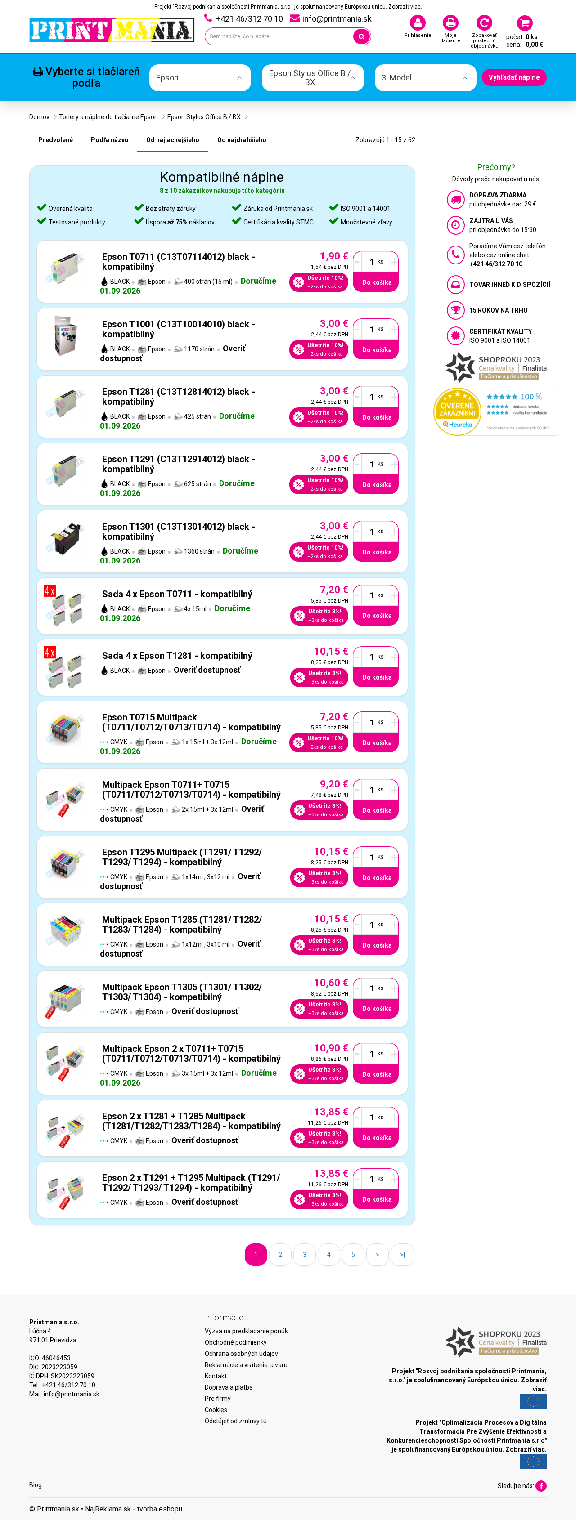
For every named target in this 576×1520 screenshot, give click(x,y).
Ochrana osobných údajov (241, 1353)
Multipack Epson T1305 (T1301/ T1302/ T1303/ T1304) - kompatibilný (182, 992)
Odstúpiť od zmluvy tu (236, 1421)
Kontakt (216, 1376)
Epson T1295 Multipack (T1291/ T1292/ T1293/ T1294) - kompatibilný (182, 857)
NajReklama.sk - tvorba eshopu (133, 1509)
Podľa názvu (109, 139)
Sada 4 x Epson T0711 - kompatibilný (177, 594)
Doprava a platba (229, 1387)
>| (402, 1254)
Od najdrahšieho (241, 139)
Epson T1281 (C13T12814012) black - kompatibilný (178, 396)
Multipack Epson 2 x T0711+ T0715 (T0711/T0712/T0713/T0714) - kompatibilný (191, 1053)
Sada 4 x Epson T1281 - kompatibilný (177, 655)
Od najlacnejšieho (172, 139)
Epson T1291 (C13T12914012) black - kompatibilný (178, 464)
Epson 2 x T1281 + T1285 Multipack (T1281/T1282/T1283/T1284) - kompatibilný (191, 1121)
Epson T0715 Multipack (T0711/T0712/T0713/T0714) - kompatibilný (191, 722)
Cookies (216, 1409)
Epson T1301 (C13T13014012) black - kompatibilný (178, 531)
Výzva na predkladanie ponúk (246, 1331)
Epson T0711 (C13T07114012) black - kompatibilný (178, 261)
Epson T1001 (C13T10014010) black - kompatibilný (178, 329)
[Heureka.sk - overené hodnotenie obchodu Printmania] (496, 411)
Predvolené (55, 139)
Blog (35, 1485)
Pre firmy (218, 1398)
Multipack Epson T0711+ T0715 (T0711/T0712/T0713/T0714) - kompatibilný (191, 789)
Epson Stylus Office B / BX (204, 117)
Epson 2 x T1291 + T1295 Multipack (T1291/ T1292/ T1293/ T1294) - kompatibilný (191, 1182)
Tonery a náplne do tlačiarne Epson (108, 117)
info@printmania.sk (71, 1394)
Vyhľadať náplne (514, 77)
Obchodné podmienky (236, 1342)
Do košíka (377, 282)
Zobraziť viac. (405, 7)
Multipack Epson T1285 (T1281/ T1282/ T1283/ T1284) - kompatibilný (182, 924)
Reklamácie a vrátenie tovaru (246, 1364)
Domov (39, 117)
